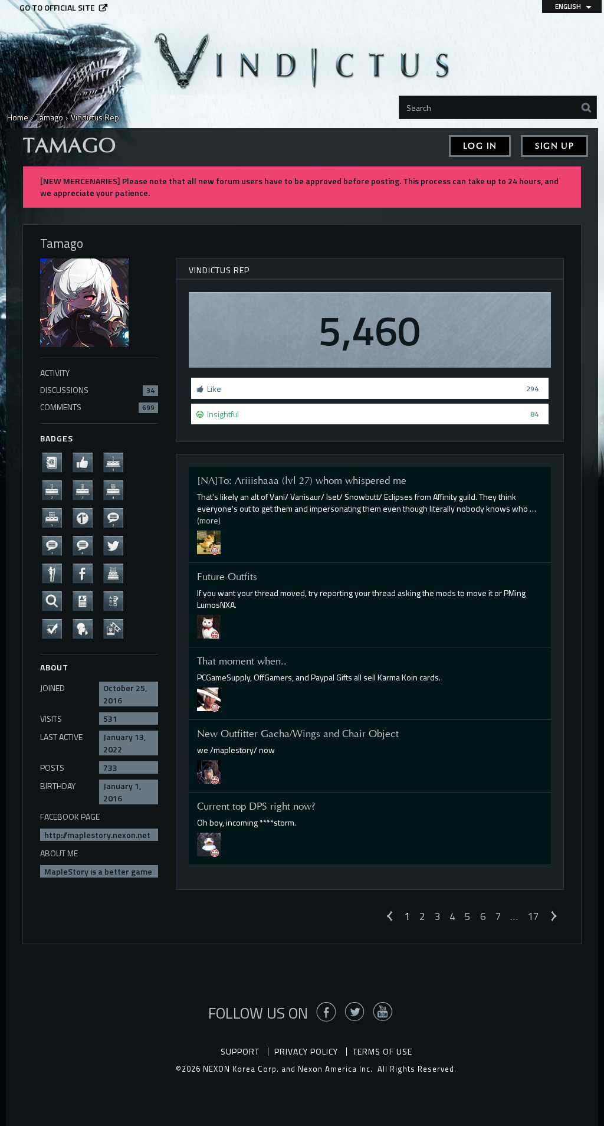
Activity (55, 372)
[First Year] (116, 461)
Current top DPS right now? (256, 806)
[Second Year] (55, 489)
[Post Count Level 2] (116, 516)
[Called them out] (55, 461)
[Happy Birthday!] (116, 572)
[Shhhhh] (86, 627)
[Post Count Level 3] (55, 544)
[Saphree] (209, 626)
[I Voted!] (55, 627)
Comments (97, 407)
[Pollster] (116, 600)
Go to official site (57, 8)
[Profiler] (86, 600)
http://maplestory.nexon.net (97, 835)
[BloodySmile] (209, 843)
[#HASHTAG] (116, 544)
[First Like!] (86, 461)
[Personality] (55, 572)
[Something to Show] (116, 627)
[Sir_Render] (209, 770)
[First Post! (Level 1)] (86, 516)
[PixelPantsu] (209, 698)
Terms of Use (382, 1051)
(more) (209, 520)
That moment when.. (242, 661)
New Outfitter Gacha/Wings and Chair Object (298, 733)
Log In (480, 146)
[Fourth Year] (116, 489)
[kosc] (209, 541)
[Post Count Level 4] (86, 544)
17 (533, 916)
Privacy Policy (306, 1051)
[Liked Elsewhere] (86, 572)
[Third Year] (86, 489)
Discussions (97, 390)
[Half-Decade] (55, 516)
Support (240, 1051)
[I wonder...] (55, 600)
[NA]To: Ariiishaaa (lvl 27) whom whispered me (301, 480)
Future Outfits (227, 576)
